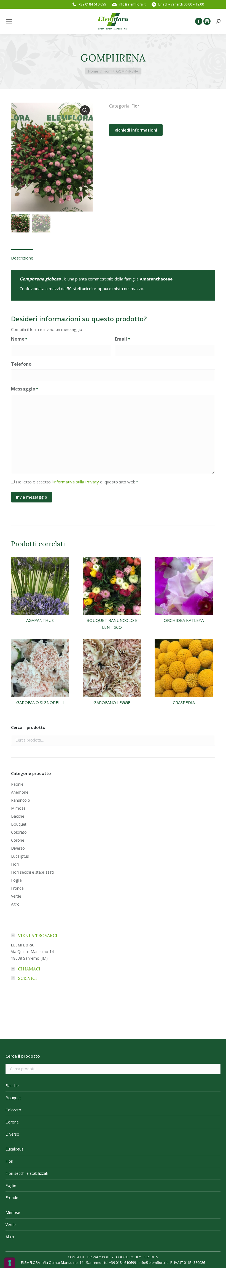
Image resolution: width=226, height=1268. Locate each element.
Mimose (18, 808)
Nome (19, 339)
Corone (17, 840)
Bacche (17, 816)
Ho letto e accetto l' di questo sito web (77, 482)
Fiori (136, 106)
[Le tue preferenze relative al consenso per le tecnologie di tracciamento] (9, 1263)
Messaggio (24, 389)
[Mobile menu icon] (9, 21)
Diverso (18, 848)
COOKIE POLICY (128, 1256)
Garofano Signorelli (40, 702)
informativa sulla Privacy (76, 482)
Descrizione (22, 258)
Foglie (16, 880)
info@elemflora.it (132, 4)
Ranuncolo (20, 800)
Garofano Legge (111, 702)
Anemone (19, 792)
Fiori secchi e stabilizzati (32, 872)
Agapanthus (40, 620)
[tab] (22, 255)
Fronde (17, 888)
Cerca (209, 740)
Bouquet (18, 824)
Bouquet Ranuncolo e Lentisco (112, 623)
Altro (15, 904)
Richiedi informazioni (136, 130)
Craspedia (184, 702)
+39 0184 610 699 (92, 4)
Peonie (17, 784)
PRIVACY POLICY (100, 1256)
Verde (16, 896)
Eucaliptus (20, 856)
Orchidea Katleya (184, 620)
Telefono (21, 364)
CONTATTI (76, 1256)
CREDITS (151, 1256)
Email (122, 339)
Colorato (19, 832)
